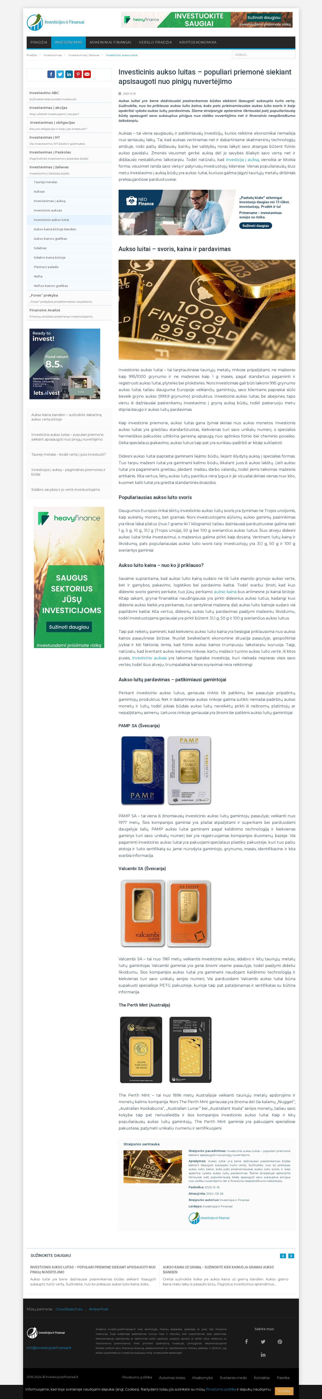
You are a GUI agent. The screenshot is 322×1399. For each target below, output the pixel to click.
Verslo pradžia (155, 42)
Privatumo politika (137, 1377)
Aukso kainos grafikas (50, 238)
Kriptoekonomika (198, 42)
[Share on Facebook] (51, 74)
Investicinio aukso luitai (51, 220)
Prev (283, 1256)
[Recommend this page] (87, 74)
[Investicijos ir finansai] (55, 22)
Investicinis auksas (48, 210)
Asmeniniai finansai (111, 42)
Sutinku (284, 1391)
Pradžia (38, 42)
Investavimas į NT (57, 140)
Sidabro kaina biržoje (50, 257)
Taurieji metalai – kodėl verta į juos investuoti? (68, 454)
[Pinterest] (281, 1340)
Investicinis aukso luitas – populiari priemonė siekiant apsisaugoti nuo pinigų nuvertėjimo (67, 437)
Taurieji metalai (45, 182)
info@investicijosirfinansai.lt (49, 1348)
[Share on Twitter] (60, 74)
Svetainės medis (233, 1378)
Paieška (283, 1378)
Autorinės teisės (172, 1378)
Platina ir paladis (46, 267)
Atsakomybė (202, 1378)
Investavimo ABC (53, 96)
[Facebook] (247, 1340)
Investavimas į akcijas (54, 111)
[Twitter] (264, 1340)
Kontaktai (262, 1378)
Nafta (38, 276)
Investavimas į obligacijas (58, 125)
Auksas (39, 191)
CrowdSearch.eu (69, 1309)
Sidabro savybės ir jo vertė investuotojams (65, 489)
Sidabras (40, 248)
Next (291, 1256)
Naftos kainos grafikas (51, 286)
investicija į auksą (242, 159)
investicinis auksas (149, 658)
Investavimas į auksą (50, 201)
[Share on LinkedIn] (69, 74)
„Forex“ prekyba (61, 298)
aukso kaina (225, 592)
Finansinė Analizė (61, 313)
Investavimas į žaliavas (49, 170)
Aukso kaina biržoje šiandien (55, 229)
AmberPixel (98, 1309)
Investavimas (68, 42)
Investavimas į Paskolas (59, 155)
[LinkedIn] (264, 1353)
